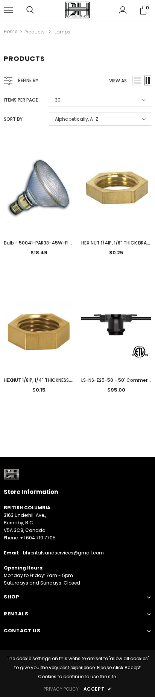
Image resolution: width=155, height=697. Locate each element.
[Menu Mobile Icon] (8, 10)
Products (34, 32)
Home (10, 31)
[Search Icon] (30, 10)
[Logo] (77, 10)
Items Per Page (21, 100)
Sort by (13, 119)
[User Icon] (123, 10)
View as (118, 80)
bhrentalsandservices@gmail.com (63, 553)
